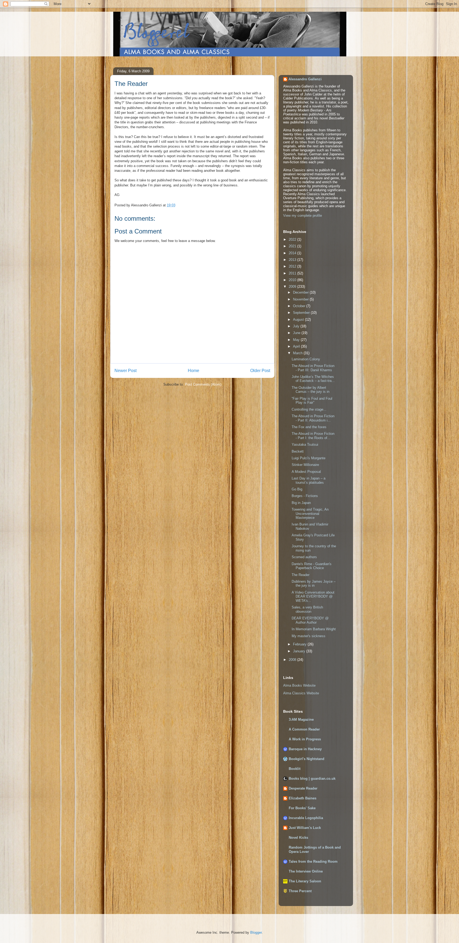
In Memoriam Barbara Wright (314, 629)
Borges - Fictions (305, 496)
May (297, 340)
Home (193, 370)
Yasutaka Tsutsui (305, 445)
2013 (293, 260)
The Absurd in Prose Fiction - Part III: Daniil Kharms (313, 368)
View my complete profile (302, 216)
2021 (293, 246)
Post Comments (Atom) (203, 384)
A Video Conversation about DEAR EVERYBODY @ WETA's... (313, 596)
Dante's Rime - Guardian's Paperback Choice (312, 566)
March (298, 353)
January (299, 651)
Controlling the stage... (309, 409)
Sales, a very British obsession (307, 609)
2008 (293, 660)
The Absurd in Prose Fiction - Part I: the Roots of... (313, 436)
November (301, 299)
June (297, 333)
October (299, 306)
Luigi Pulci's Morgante (308, 458)
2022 (293, 239)
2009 (293, 287)
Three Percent (300, 891)
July (296, 326)
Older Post (260, 370)
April (297, 346)
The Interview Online (306, 871)
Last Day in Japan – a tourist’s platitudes (308, 480)
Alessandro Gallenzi (305, 79)
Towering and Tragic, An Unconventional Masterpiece (310, 513)
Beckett (298, 451)
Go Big (297, 489)
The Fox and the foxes (309, 427)
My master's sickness (308, 636)
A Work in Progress (305, 739)
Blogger (256, 932)
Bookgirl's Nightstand (306, 759)
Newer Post (125, 370)
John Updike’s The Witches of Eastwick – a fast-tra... (313, 379)
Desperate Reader (303, 788)
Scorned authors (304, 557)
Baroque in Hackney (305, 749)
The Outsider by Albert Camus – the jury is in (310, 390)
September (302, 313)
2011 (293, 273)
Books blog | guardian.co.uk (312, 779)
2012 (293, 266)
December (301, 292)
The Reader (300, 575)
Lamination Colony (306, 359)
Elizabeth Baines (302, 798)
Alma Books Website (299, 685)
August (299, 320)
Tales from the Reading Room (313, 861)
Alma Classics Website (301, 693)
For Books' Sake (302, 808)
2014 (293, 253)
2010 (293, 280)
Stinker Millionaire (305, 465)
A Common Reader (304, 729)
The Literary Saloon (305, 881)
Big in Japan (301, 503)
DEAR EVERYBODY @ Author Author (310, 620)
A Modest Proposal (306, 472)
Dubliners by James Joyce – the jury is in (313, 583)
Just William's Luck (305, 828)
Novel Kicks (298, 838)
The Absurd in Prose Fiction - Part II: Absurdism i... (313, 418)
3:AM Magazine (301, 719)
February (300, 644)
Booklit (294, 769)
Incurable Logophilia (306, 818)
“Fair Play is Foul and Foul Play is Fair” (312, 401)
